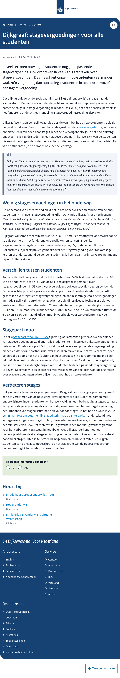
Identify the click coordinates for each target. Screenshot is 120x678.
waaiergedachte (91, 127)
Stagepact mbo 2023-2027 (31, 337)
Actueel (22, 25)
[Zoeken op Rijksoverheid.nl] (114, 25)
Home (10, 25)
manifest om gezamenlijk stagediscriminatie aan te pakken (48, 416)
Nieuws (36, 25)
